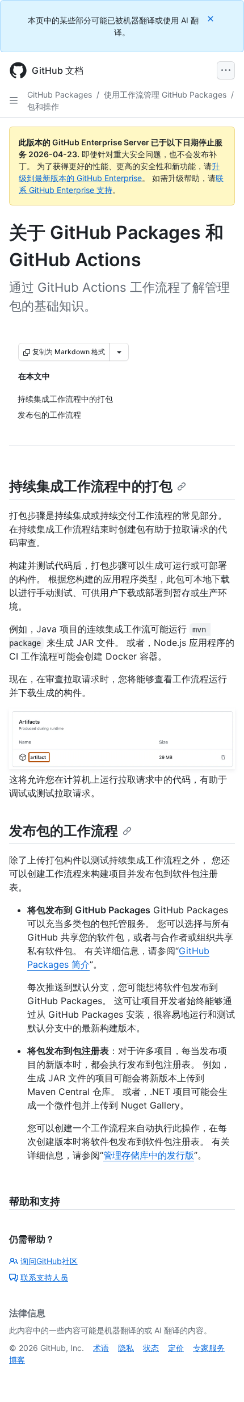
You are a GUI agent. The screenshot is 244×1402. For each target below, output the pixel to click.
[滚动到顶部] (219, 1377)
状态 (151, 1348)
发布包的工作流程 (63, 830)
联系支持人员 (44, 1277)
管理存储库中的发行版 (148, 1155)
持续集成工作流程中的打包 (91, 486)
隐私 (126, 1348)
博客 (17, 1360)
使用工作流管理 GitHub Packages (165, 94)
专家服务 (209, 1348)
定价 (176, 1348)
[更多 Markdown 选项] (119, 352)
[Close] (212, 18)
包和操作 (43, 106)
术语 (101, 1348)
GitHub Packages (59, 94)
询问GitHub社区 (49, 1261)
